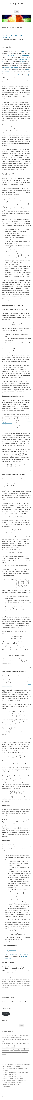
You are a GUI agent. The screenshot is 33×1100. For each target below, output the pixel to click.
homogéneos (18, 74)
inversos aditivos (10, 981)
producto (22, 61)
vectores (4, 985)
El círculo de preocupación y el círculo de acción (14, 1080)
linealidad (17, 981)
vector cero (26, 983)
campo (16, 979)
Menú (16, 11)
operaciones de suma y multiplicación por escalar (15, 55)
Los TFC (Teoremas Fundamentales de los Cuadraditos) (16, 1064)
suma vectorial (18, 983)
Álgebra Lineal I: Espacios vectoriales (12, 36)
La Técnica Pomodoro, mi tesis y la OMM (12, 1076)
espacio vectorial (22, 979)
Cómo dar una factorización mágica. (11, 1084)
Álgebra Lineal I (11, 950)
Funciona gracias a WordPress (9, 1097)
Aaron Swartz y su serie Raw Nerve (11, 1066)
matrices (23, 981)
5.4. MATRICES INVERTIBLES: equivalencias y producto (15, 1048)
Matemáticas (19, 977)
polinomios (11, 983)
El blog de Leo (16, 3)
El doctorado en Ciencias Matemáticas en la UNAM (15, 1072)
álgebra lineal (26, 51)
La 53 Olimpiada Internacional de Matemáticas (14, 1078)
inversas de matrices (22, 76)
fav (9, 1086)
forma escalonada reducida (10, 67)
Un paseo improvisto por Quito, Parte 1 (12, 1082)
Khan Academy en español (9, 1074)
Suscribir (6, 1013)
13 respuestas (5, 43)
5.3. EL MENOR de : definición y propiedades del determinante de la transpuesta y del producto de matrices (15, 1052)
